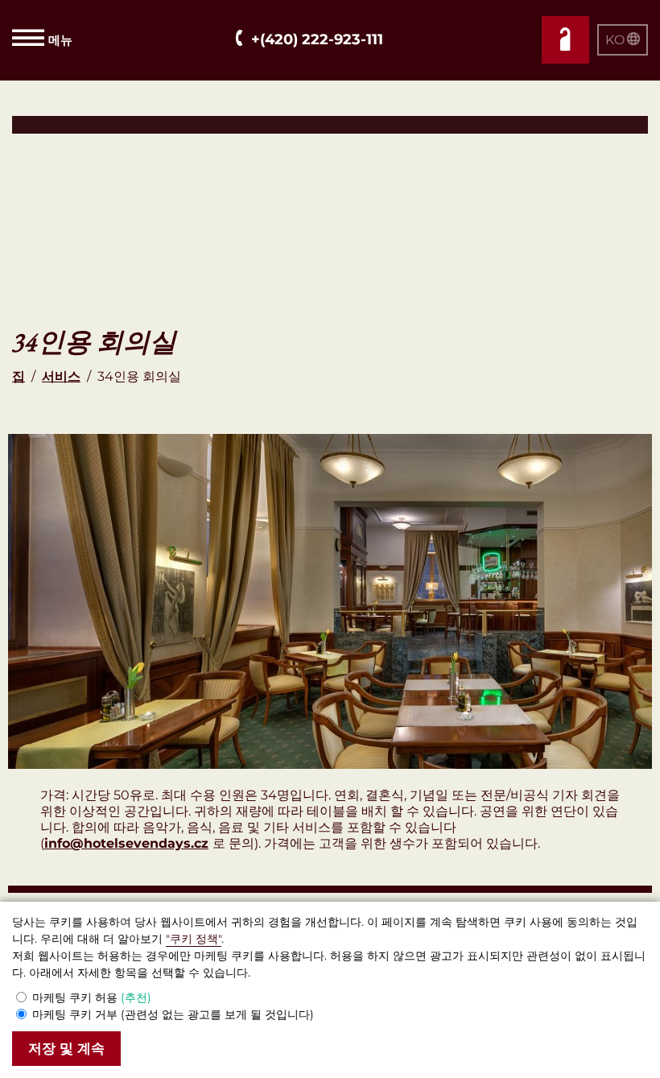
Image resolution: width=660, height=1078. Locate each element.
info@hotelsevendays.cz (126, 843)
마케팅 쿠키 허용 (91, 997)
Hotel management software (99, 124)
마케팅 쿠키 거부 (173, 1014)
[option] (330, 602)
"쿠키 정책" (193, 938)
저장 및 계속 (66, 1048)
